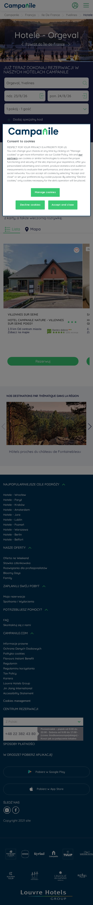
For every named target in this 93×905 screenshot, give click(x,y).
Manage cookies (45, 192)
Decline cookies (30, 204)
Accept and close (63, 204)
